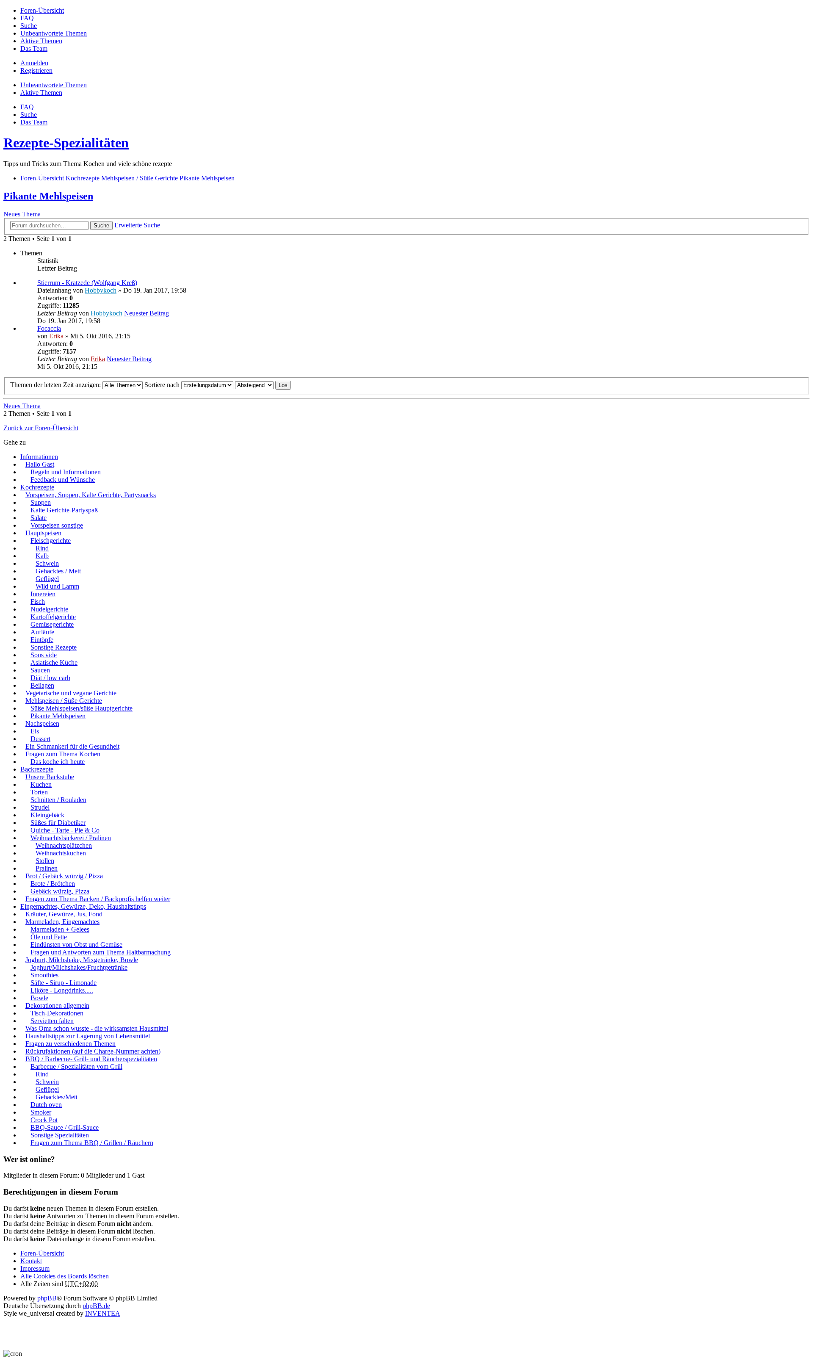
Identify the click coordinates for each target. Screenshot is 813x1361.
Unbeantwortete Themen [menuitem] (53, 33)
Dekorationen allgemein (57, 1005)
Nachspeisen (42, 723)
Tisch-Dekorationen (56, 1013)
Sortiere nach (162, 384)
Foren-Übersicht (42, 1253)
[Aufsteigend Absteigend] (254, 384)
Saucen (40, 670)
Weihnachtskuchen (61, 853)
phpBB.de (96, 1305)
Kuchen (41, 784)
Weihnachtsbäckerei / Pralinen (70, 837)
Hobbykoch (100, 290)
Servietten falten (52, 1020)
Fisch (37, 601)
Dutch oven (46, 1104)
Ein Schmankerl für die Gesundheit (72, 746)
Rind (42, 548)
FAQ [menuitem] (27, 18)
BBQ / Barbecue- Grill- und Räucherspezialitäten (91, 1058)
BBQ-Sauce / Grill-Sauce (64, 1127)
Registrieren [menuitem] (36, 70)
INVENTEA (102, 1313)
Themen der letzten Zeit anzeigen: (56, 384)
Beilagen (42, 685)
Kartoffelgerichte (53, 616)
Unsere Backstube (49, 776)
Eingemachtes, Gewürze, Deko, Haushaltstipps (83, 906)
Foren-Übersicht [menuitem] (42, 10)
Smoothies (44, 975)
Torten (39, 792)
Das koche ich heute (57, 761)
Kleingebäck (47, 815)
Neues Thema (22, 214)
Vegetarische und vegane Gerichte (70, 693)
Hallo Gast (39, 464)
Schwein (47, 563)
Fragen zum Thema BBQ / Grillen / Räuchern (91, 1142)
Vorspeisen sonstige (56, 525)
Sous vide (43, 654)
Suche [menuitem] (28, 25)
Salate (38, 517)
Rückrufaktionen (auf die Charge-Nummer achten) (92, 1051)
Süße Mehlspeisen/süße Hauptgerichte (81, 708)
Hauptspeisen (43, 533)
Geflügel (47, 578)
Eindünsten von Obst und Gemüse (76, 944)
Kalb (42, 555)
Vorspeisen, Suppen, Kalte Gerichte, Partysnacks (90, 494)
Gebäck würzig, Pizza (59, 891)
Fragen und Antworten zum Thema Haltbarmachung (100, 952)
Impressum (35, 1268)
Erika (56, 336)
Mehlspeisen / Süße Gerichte (63, 700)
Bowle (39, 997)
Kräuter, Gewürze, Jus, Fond (63, 914)
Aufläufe (42, 632)
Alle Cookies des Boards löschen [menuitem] (64, 1276)
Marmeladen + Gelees (59, 929)
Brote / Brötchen (52, 883)
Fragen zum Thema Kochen (62, 754)
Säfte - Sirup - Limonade (63, 982)
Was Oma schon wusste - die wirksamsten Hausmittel (96, 1028)
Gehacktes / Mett (58, 571)
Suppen (40, 502)
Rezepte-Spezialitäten (66, 142)
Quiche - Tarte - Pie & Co (65, 830)
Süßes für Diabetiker (58, 822)
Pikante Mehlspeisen (48, 196)
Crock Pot (44, 1119)
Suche (101, 225)
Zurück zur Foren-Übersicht (40, 428)
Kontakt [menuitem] (31, 1260)
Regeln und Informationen (65, 472)
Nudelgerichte (49, 609)
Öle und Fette (48, 937)
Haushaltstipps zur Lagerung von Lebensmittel (87, 1036)
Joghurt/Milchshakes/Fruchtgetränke (78, 967)
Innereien (42, 594)
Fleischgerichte (50, 540)
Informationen (39, 456)
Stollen (45, 860)
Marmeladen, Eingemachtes (62, 921)
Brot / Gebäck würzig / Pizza (64, 876)
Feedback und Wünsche (62, 479)
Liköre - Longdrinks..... (61, 990)
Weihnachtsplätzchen (64, 845)
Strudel (40, 807)
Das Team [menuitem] (33, 48)
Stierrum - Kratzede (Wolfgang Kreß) (87, 282)
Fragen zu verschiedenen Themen (70, 1043)
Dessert (40, 738)
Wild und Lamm (57, 586)
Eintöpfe (41, 639)
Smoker (40, 1112)
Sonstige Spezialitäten (59, 1135)
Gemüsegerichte (52, 624)
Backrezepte (36, 769)
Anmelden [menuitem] (34, 62)
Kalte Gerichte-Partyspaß (64, 510)
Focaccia (49, 328)
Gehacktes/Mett (56, 1097)
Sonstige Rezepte (53, 647)
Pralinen (47, 868)
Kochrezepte (37, 487)
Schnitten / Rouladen (58, 799)
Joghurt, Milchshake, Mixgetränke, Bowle (81, 959)
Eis (34, 731)
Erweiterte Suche (137, 225)
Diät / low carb (50, 677)
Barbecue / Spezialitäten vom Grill (76, 1066)
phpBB (47, 1298)
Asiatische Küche (53, 662)
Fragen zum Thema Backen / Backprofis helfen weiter (97, 898)
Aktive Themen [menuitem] (41, 40)
